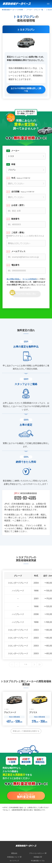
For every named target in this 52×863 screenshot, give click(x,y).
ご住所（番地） (25, 235)
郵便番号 (15, 219)
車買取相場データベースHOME (12, 10)
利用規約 (37, 857)
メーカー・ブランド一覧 (34, 10)
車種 (13, 164)
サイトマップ (14, 861)
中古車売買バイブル (38, 861)
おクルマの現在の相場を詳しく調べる (26, 89)
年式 (20, 178)
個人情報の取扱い (14, 279)
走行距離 (22, 191)
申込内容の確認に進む (26, 294)
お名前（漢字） (18, 205)
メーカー (15, 151)
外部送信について (13, 857)
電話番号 (15, 265)
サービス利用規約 (29, 279)
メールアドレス (18, 251)
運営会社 (14, 853)
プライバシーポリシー (36, 853)
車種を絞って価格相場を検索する (26, 731)
